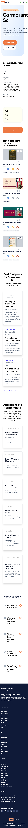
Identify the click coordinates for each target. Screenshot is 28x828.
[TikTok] (17, 811)
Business (3, 739)
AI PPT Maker (4, 763)
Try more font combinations (12, 391)
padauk (17, 230)
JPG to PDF (4, 772)
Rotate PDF (4, 782)
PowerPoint (4, 711)
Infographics (4, 751)
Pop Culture (4, 746)
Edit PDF (3, 777)
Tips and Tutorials (6, 799)
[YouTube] (8, 811)
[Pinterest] (14, 811)
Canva (3, 715)
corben (10, 172)
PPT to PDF (4, 768)
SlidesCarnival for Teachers (8, 803)
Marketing (4, 742)
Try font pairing (9, 47)
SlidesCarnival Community (8, 801)
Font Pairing (4, 765)
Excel (2, 722)
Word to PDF (4, 775)
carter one (6, 172)
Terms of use (15, 823)
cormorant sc (16, 172)
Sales (2, 744)
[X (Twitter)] (11, 811)
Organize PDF (4, 784)
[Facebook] (5, 811)
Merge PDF (4, 779)
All (2, 727)
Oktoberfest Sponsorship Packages (14, 164)
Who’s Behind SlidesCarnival (8, 796)
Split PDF (3, 780)
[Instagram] (2, 811)
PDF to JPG (4, 773)
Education (4, 737)
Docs (2, 748)
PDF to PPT (4, 770)
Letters (3, 753)
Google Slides (4, 713)
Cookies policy (12, 825)
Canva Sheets (5, 725)
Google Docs (4, 718)
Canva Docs (4, 720)
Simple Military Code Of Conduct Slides (15, 193)
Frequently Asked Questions (8, 797)
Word (2, 717)
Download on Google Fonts (13, 130)
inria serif (12, 230)
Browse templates (10, 42)
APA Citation (4, 766)
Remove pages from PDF (7, 786)
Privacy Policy (20, 825)
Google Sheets (5, 724)
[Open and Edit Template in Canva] (8, 169)
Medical (3, 741)
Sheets (3, 749)
